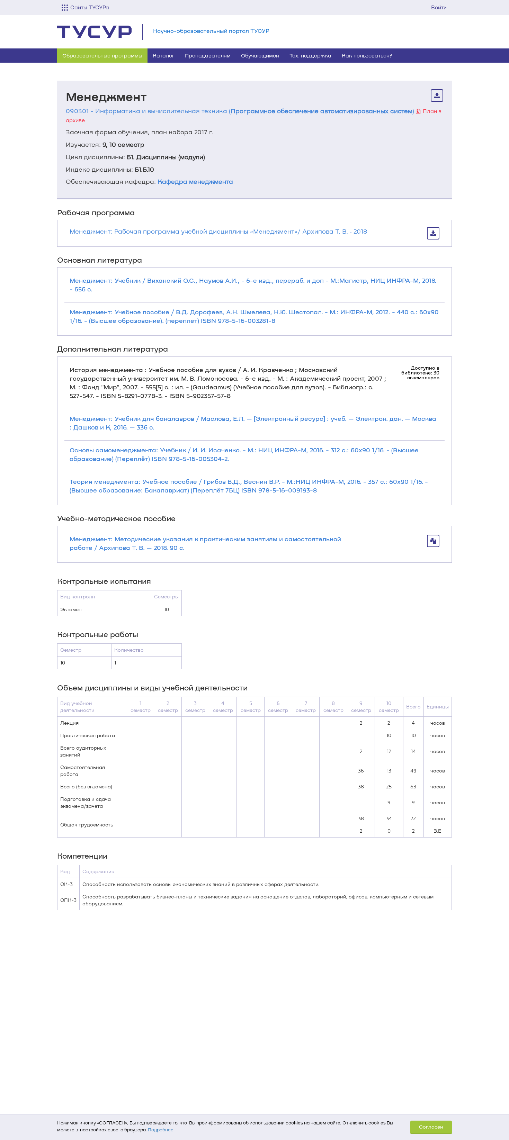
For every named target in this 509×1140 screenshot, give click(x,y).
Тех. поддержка (310, 55)
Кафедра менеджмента (195, 181)
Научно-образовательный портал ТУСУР (211, 30)
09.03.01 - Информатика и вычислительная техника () (240, 111)
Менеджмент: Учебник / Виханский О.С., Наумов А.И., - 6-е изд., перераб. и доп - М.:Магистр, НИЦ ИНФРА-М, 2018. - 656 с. (253, 285)
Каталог (164, 55)
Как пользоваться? (367, 55)
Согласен (431, 1127)
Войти (439, 7)
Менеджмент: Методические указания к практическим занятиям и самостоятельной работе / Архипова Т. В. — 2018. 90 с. (205, 543)
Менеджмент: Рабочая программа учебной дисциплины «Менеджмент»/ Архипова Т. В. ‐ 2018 (218, 231)
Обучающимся (260, 55)
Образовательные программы (102, 55)
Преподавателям (208, 55)
